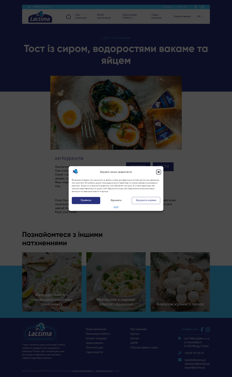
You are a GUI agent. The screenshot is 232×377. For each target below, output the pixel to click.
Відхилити (116, 200)
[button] (158, 172)
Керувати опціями (146, 200)
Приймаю (86, 200)
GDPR (116, 207)
